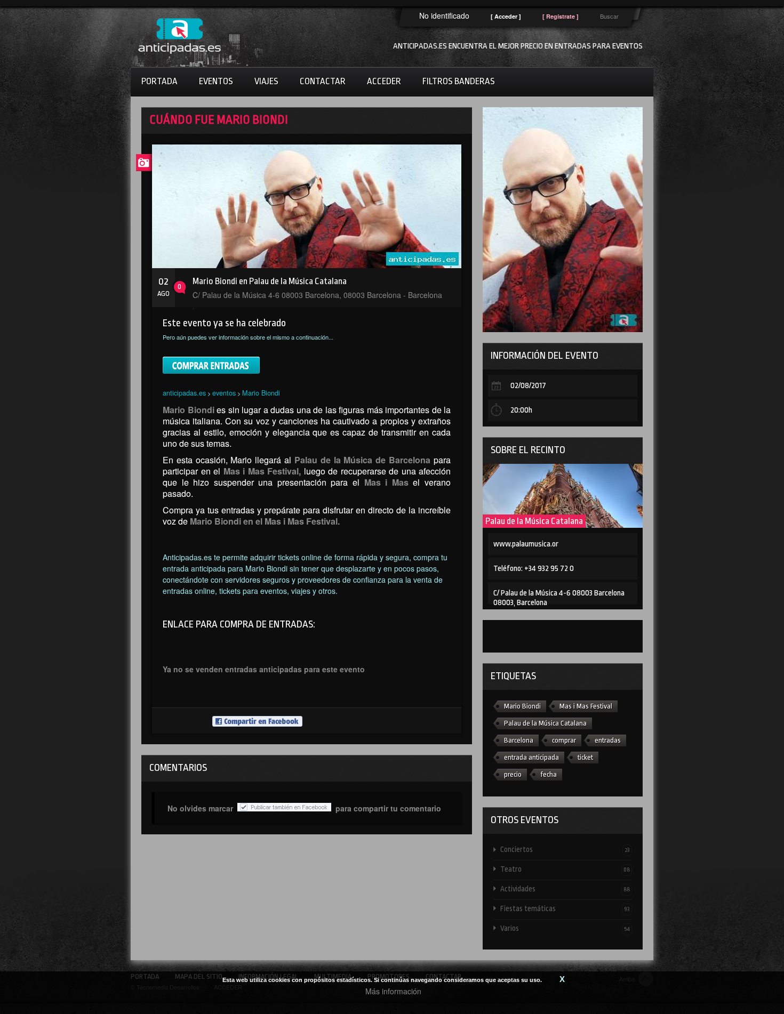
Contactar (323, 81)
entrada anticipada (531, 757)
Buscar (609, 16)
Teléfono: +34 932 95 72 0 (533, 568)
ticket (585, 757)
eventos (224, 393)
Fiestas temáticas (565, 908)
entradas (608, 740)
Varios (565, 928)
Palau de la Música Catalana (534, 521)
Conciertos (565, 849)
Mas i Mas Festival (585, 706)
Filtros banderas (458, 81)
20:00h (521, 410)
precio (513, 774)
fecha (548, 774)
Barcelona (518, 740)
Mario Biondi (261, 393)
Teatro (565, 869)
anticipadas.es (184, 393)
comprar (564, 740)
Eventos (216, 81)
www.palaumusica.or (525, 544)
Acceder (384, 81)
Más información (393, 991)
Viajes (266, 81)
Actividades (565, 888)
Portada (159, 81)
